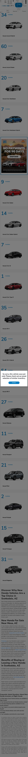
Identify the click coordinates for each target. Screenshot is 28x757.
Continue (14, 382)
